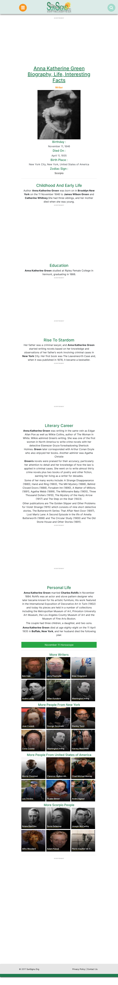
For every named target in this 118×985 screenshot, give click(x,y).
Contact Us (92, 969)
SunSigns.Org (33, 969)
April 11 (55, 155)
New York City (37, 164)
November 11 (55, 146)
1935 (64, 155)
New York (52, 164)
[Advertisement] (59, 934)
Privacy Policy (78, 969)
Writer (59, 87)
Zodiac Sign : (59, 168)
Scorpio (59, 173)
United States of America (74, 164)
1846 (67, 146)
